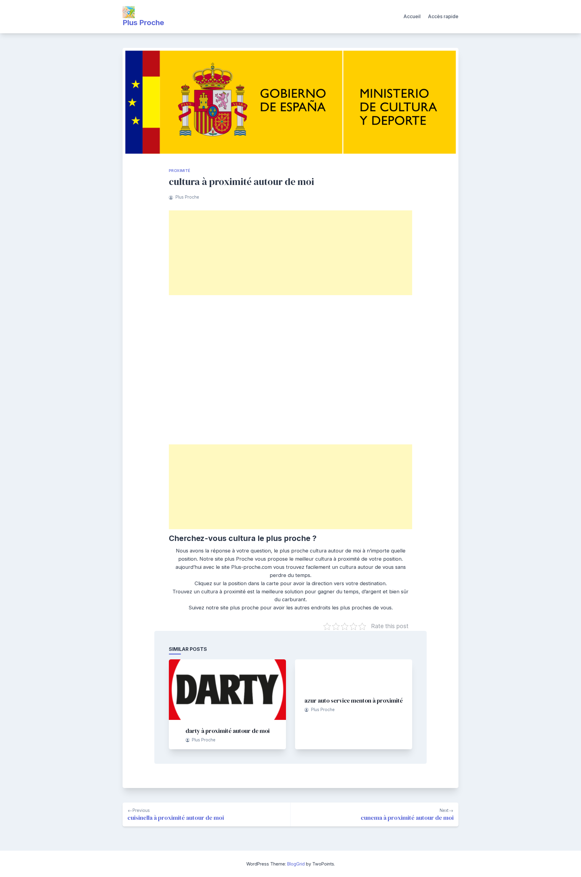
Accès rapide (443, 16)
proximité (179, 170)
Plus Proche (143, 22)
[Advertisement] (290, 252)
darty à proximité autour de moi (227, 731)
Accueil (412, 16)
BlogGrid (296, 863)
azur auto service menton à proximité (353, 700)
